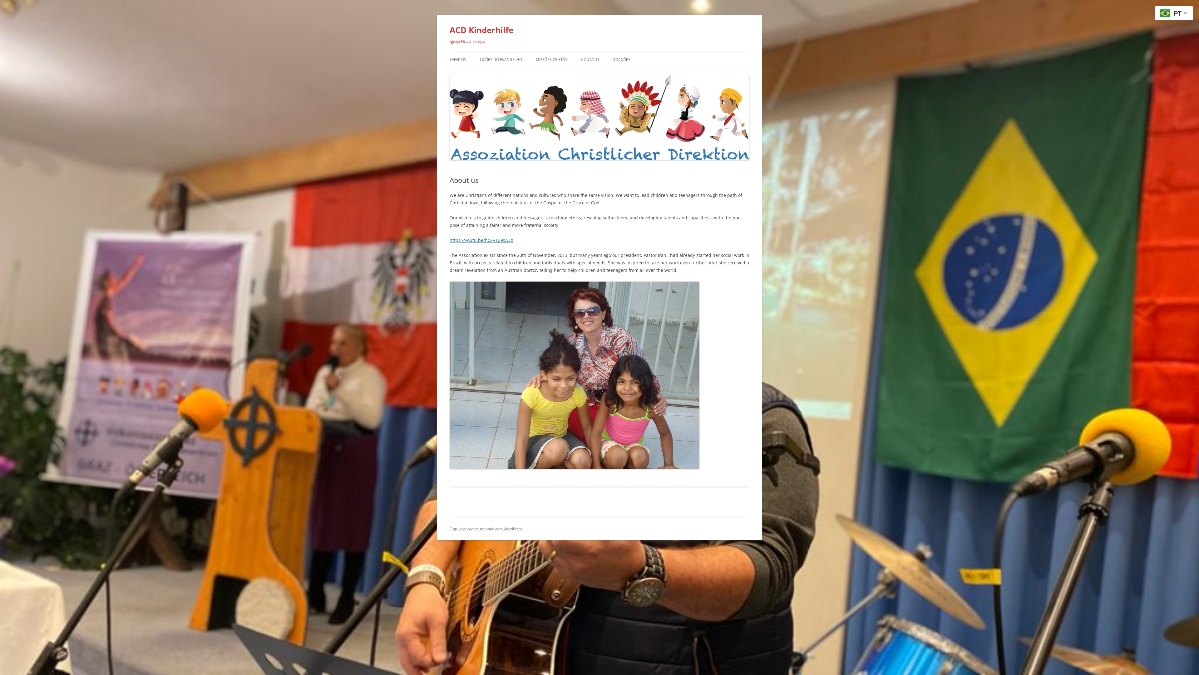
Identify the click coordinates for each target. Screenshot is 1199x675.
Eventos (458, 59)
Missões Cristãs (551, 59)
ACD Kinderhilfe (481, 30)
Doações (621, 59)
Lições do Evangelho (501, 59)
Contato (590, 59)
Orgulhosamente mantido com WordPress (486, 529)
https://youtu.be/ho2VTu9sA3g (481, 240)
